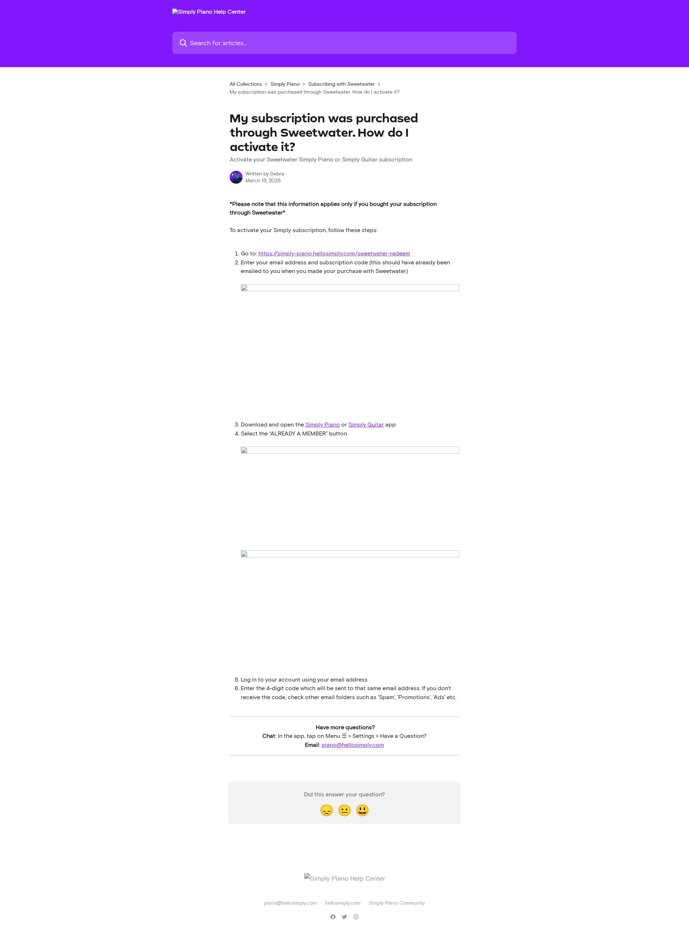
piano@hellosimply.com (353, 744)
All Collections (246, 84)
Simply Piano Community (397, 903)
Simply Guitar (366, 424)
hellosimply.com (342, 903)
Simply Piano (285, 84)
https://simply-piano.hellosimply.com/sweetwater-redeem (334, 253)
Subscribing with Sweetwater (341, 84)
